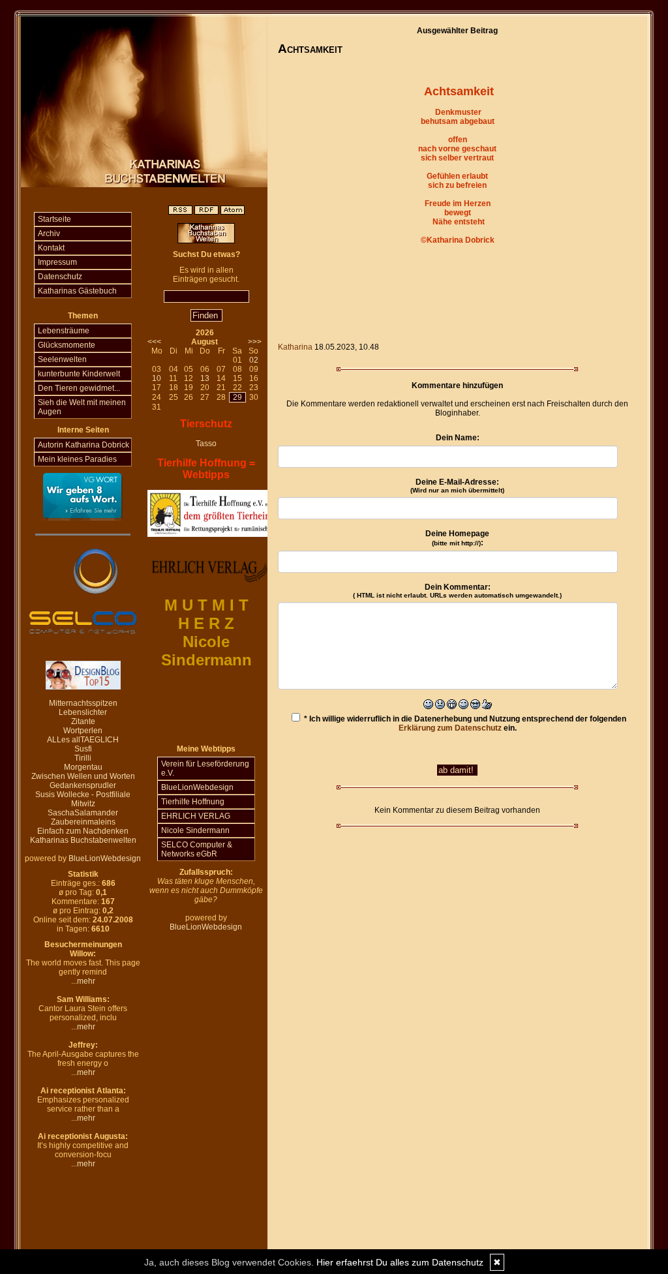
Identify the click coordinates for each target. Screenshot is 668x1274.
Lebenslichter (83, 712)
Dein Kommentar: (457, 591)
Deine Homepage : (457, 538)
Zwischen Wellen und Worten (83, 776)
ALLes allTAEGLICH (83, 739)
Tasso (206, 443)
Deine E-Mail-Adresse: (457, 486)
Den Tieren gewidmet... (79, 388)
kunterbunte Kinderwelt (79, 373)
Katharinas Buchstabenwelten (83, 840)
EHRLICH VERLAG (195, 816)
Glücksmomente (66, 345)
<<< (154, 341)
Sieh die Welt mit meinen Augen (82, 407)
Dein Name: (457, 437)
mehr (86, 981)
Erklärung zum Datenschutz (450, 728)
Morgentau (83, 767)
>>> (255, 341)
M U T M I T (206, 605)
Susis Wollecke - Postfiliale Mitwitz (82, 799)
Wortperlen (82, 730)
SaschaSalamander (83, 812)
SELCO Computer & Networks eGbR (196, 849)
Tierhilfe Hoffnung (192, 801)
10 (156, 378)
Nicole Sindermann (195, 830)
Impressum (57, 262)
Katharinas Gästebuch (77, 291)
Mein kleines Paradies (77, 459)
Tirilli (82, 758)
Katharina (295, 347)
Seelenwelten (62, 359)
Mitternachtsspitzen (83, 703)
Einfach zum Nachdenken (83, 831)
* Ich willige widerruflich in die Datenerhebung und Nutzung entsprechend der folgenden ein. (464, 723)
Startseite (54, 219)
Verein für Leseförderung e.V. (205, 768)
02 (253, 360)
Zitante (83, 721)
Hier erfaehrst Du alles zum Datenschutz (399, 1262)
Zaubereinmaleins (83, 822)
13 (204, 378)
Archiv (49, 233)
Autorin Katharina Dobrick (83, 444)
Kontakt (51, 247)
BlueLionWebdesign (104, 858)
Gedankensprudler (83, 785)
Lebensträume (63, 330)
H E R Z (206, 623)
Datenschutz (60, 276)
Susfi (83, 748)
